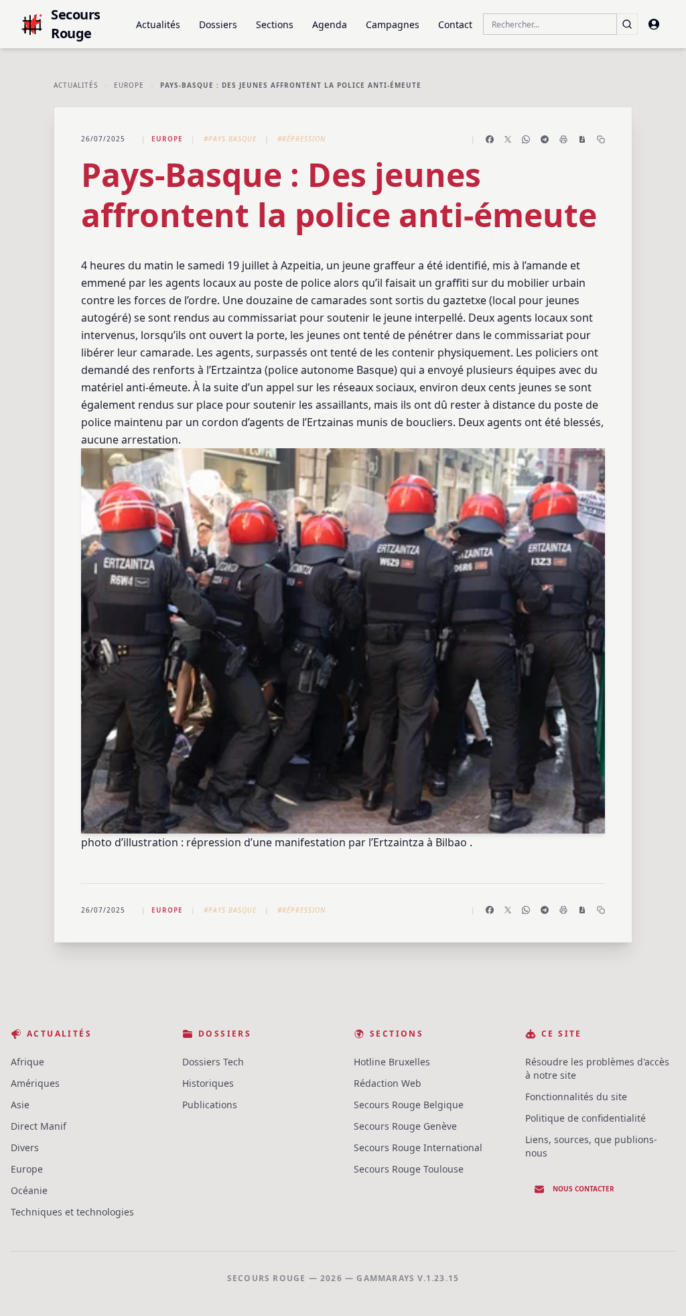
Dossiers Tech (213, 1061)
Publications (209, 1104)
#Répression (301, 138)
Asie (20, 1104)
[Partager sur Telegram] (545, 139)
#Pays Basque (230, 138)
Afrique (27, 1061)
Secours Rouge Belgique (409, 1104)
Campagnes (392, 24)
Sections (274, 24)
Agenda (329, 24)
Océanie (29, 1190)
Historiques (208, 1083)
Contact (455, 24)
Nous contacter (583, 1188)
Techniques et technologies (72, 1211)
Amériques (35, 1083)
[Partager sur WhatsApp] (526, 139)
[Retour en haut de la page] (656, 1286)
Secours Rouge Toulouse (409, 1169)
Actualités (158, 24)
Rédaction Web (387, 1083)
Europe (129, 85)
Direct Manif (38, 1126)
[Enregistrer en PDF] (582, 139)
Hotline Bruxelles (392, 1061)
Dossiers (218, 24)
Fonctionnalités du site (576, 1096)
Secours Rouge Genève (405, 1126)
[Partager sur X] (507, 139)
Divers (25, 1147)
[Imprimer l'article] (563, 139)
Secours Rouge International (418, 1147)
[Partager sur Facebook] (490, 139)
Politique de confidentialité (585, 1118)
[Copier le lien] (601, 139)
